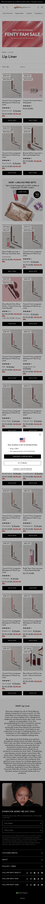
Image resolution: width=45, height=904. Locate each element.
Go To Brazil (22, 463)
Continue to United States (22, 456)
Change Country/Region (22, 469)
